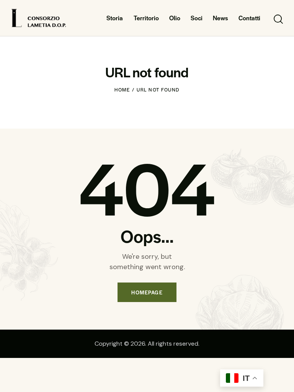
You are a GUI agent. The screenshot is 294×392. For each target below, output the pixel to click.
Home (122, 89)
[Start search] (278, 19)
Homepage (147, 292)
